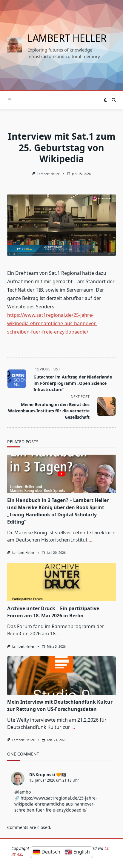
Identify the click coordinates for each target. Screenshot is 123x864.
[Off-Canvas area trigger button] (9, 100)
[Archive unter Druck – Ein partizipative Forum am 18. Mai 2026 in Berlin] (61, 582)
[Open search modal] (114, 100)
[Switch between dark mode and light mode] (105, 100)
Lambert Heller (67, 37)
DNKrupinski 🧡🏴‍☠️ (47, 774)
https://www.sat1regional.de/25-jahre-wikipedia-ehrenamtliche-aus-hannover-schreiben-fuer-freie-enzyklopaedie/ (52, 323)
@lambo (22, 792)
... (90, 539)
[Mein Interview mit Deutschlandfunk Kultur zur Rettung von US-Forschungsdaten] (61, 675)
